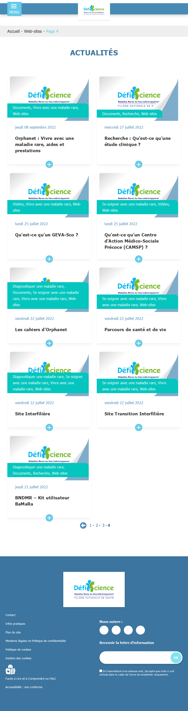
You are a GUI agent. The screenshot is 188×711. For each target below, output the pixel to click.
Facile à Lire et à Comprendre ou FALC (31, 678)
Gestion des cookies (18, 658)
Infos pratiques (15, 623)
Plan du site (13, 632)
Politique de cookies (18, 649)
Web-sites (33, 31)
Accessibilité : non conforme (24, 687)
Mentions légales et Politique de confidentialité (36, 641)
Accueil (13, 31)
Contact (10, 615)
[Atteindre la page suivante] (83, 525)
